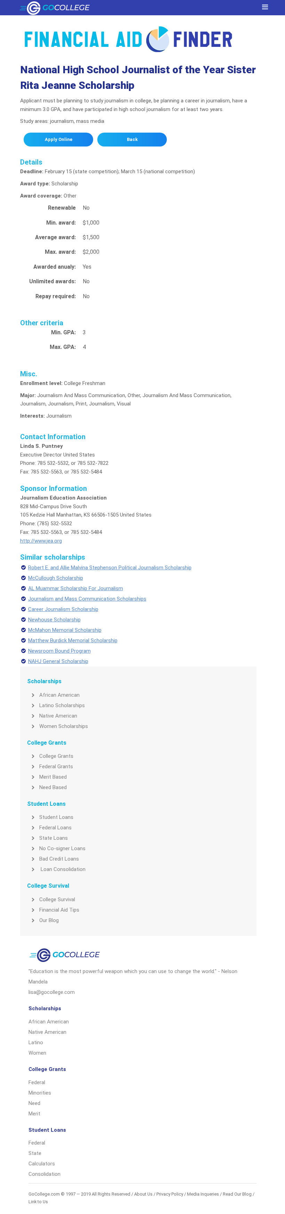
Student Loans (56, 817)
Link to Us (38, 1201)
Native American (58, 716)
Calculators (41, 1164)
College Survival (57, 899)
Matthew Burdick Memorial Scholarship (72, 640)
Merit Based (53, 777)
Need (34, 1103)
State (34, 1153)
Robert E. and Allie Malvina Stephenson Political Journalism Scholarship (110, 567)
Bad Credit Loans (59, 859)
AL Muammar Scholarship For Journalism (75, 588)
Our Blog (49, 920)
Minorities (39, 1093)
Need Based (53, 787)
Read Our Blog (237, 1194)
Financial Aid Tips (59, 910)
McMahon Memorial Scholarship (64, 630)
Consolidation (44, 1174)
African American (59, 695)
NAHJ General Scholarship (58, 661)
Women (37, 1053)
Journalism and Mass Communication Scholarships (87, 599)
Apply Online (58, 139)
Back (132, 139)
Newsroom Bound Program (59, 651)
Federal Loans (55, 827)
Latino (35, 1042)
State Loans (53, 838)
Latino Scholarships (62, 705)
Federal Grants (56, 766)
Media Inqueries (203, 1194)
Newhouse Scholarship (54, 620)
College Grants (56, 756)
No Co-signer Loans (62, 848)
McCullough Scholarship (55, 578)
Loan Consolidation (62, 869)
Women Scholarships (63, 726)
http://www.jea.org (41, 541)
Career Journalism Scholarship (63, 609)
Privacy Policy (169, 1194)
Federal (36, 1082)
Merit (34, 1114)
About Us (143, 1194)
